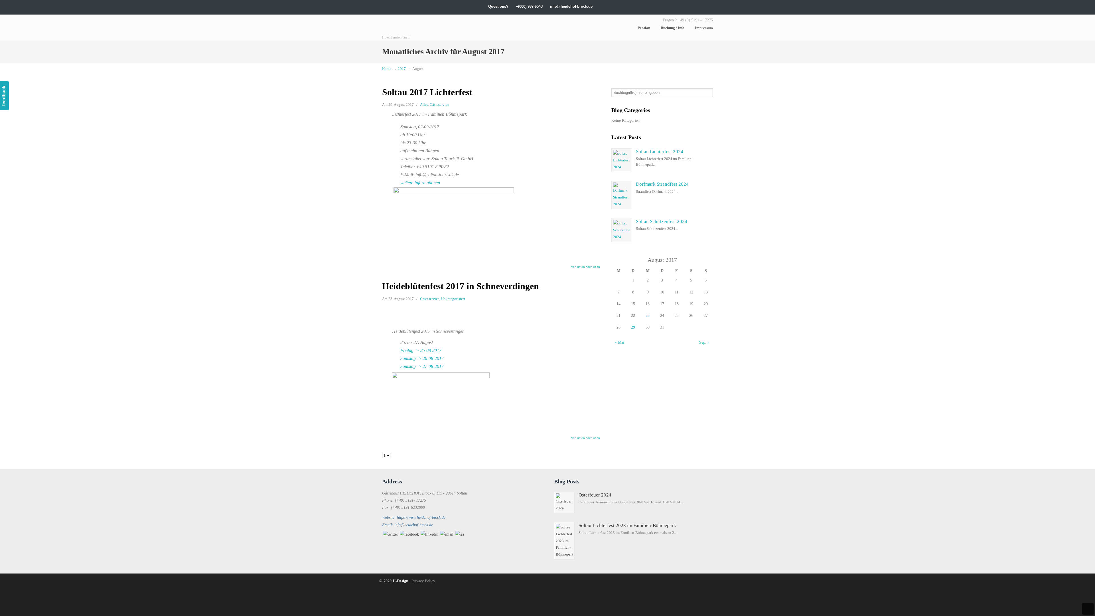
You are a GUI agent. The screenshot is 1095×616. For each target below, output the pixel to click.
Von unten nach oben (585, 267)
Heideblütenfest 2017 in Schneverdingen (460, 286)
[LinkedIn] (681, 6)
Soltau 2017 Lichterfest (427, 92)
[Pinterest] (710, 6)
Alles (424, 104)
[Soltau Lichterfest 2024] (621, 160)
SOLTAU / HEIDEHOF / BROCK (425, 27)
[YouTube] (698, 6)
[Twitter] (663, 6)
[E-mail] (446, 534)
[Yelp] (692, 6)
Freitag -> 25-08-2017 (420, 350)
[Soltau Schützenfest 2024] (621, 230)
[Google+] (675, 6)
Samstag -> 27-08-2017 (422, 366)
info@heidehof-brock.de (571, 6)
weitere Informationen (420, 182)
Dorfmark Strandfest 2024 (662, 184)
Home (386, 69)
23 (648, 315)
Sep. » (704, 342)
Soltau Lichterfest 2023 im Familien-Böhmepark (627, 525)
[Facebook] (669, 6)
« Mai (619, 342)
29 (633, 327)
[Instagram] (686, 6)
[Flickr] (704, 6)
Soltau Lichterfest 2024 (659, 151)
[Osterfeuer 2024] (564, 502)
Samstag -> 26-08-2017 (422, 358)
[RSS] (459, 534)
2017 (402, 69)
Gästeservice (439, 104)
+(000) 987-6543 (529, 6)
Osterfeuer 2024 (595, 495)
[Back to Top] (1088, 609)
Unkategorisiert (453, 299)
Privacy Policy (423, 581)
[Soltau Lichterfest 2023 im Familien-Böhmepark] (564, 541)
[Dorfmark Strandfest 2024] (621, 195)
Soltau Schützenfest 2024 (661, 221)
